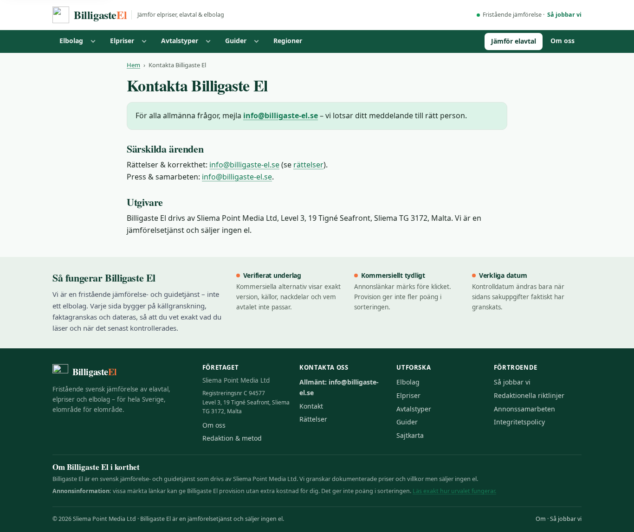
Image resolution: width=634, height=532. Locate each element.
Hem (133, 65)
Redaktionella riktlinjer (529, 395)
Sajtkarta (410, 435)
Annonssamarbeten (524, 408)
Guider (235, 40)
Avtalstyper (179, 40)
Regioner (287, 40)
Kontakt (311, 406)
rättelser (308, 165)
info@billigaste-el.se (280, 115)
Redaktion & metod (232, 438)
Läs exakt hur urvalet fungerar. (454, 491)
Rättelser (313, 419)
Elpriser (122, 40)
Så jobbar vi (564, 15)
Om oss (562, 40)
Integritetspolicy (519, 421)
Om (541, 519)
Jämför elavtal (513, 41)
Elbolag (71, 40)
